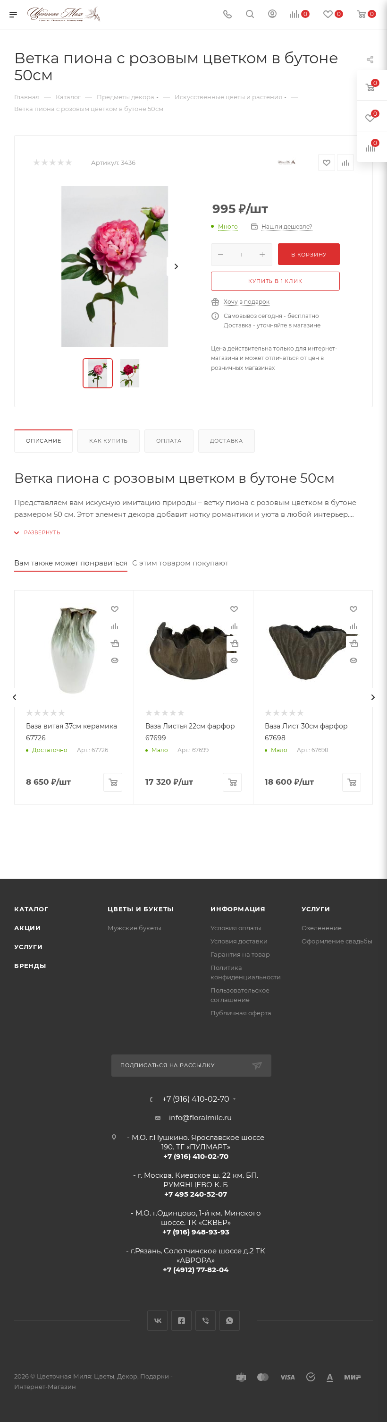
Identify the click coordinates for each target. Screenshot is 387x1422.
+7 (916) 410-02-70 (195, 1099)
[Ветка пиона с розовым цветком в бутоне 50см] (114, 266)
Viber (205, 1321)
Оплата (169, 440)
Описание (43, 440)
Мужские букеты (134, 928)
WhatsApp (229, 1321)
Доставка (226, 440)
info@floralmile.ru (200, 1117)
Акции (27, 928)
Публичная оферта (240, 1013)
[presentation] (14, 697)
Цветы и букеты (141, 909)
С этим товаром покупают (180, 562)
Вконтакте (157, 1321)
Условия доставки (239, 941)
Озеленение (322, 928)
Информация (238, 909)
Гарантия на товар (240, 954)
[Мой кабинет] (272, 14)
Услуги (28, 947)
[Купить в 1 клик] (114, 643)
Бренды (30, 965)
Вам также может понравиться (70, 562)
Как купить (108, 440)
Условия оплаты (235, 928)
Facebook (181, 1321)
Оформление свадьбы (337, 941)
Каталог (31, 909)
